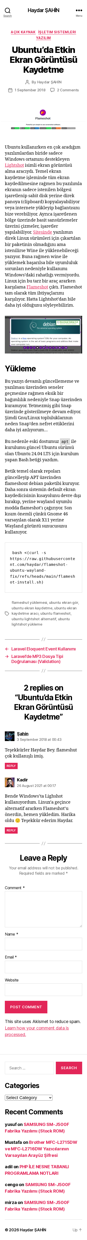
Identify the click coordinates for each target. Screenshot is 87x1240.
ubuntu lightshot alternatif (34, 619)
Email (11, 957)
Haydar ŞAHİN (43, 10)
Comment (15, 888)
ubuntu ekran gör (63, 602)
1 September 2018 (30, 90)
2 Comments (68, 90)
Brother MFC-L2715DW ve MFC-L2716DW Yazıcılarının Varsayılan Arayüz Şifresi (41, 1149)
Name (11, 934)
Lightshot (14, 165)
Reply (11, 766)
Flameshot (37, 287)
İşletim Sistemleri (57, 32)
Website (12, 980)
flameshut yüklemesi (29, 602)
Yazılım (43, 38)
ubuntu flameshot (55, 613)
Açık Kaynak (23, 32)
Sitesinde (42, 232)
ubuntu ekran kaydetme (32, 608)
